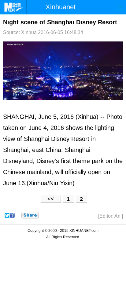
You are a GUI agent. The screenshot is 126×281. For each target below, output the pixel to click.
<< (50, 199)
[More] (30, 215)
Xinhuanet (61, 7)
